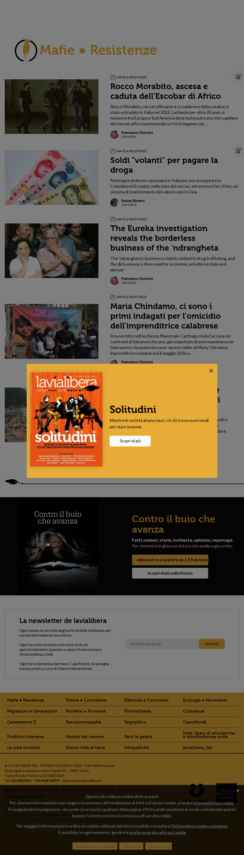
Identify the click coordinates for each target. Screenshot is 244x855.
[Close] (211, 370)
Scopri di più (130, 440)
